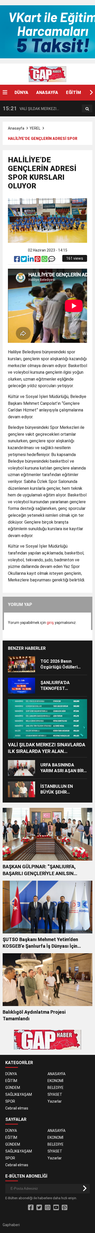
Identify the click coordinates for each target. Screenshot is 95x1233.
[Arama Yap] (87, 109)
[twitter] (24, 260)
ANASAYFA (47, 92)
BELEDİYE (56, 1087)
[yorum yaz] (51, 260)
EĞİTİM (73, 92)
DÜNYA (21, 92)
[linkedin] (31, 260)
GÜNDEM (12, 1087)
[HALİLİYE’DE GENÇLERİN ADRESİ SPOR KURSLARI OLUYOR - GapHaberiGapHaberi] (47, 74)
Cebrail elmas (16, 1108)
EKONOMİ (55, 1081)
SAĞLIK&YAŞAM (18, 1094)
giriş (50, 622)
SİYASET (55, 1094)
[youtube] (56, 1207)
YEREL (35, 128)
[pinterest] (38, 260)
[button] (91, 93)
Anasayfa (16, 128)
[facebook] (17, 260)
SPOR (10, 1101)
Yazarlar (55, 1101)
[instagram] (47, 1207)
